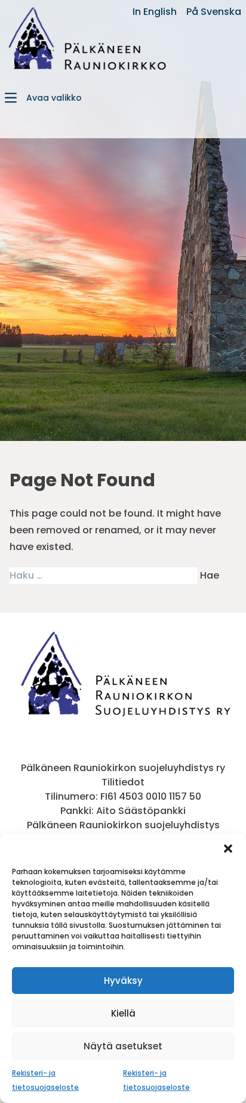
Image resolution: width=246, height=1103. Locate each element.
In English (155, 11)
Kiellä (123, 1013)
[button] (228, 849)
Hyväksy (123, 980)
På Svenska (213, 11)
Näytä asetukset (123, 1046)
